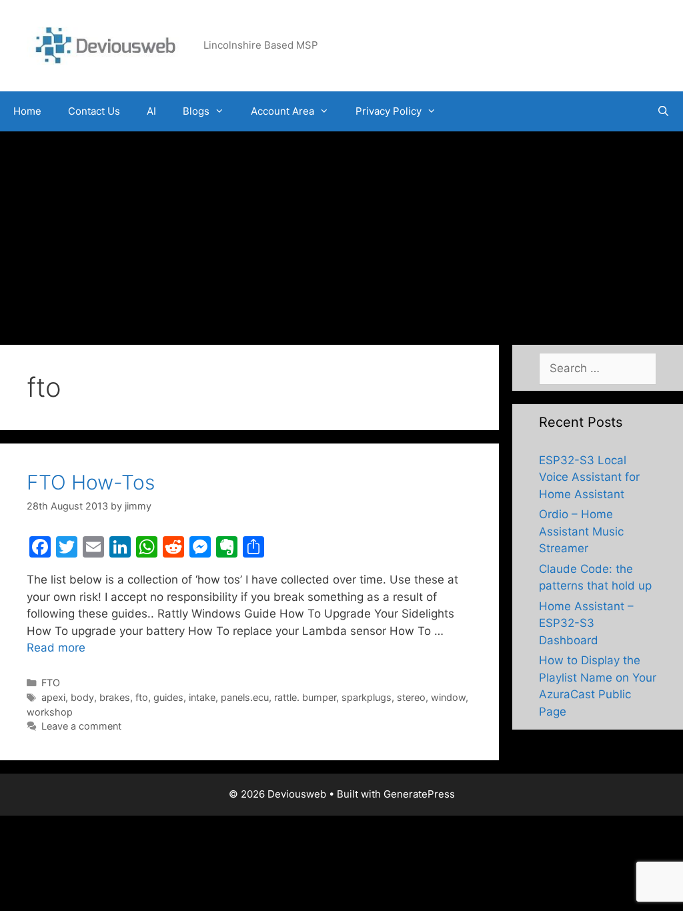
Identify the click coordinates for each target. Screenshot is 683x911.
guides (168, 697)
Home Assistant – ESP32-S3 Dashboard (586, 623)
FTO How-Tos (91, 482)
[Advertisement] (341, 231)
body (82, 697)
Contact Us (94, 111)
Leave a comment (81, 726)
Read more (56, 647)
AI (151, 111)
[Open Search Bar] (663, 111)
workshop (50, 712)
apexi (53, 697)
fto (141, 697)
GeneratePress (419, 794)
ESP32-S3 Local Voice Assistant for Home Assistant (589, 477)
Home (27, 111)
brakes (114, 697)
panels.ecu (245, 697)
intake (202, 697)
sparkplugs (367, 697)
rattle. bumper (305, 697)
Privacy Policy (389, 111)
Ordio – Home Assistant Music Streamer (581, 531)
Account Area (282, 111)
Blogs (196, 111)
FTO (50, 682)
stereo (411, 697)
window (448, 697)
